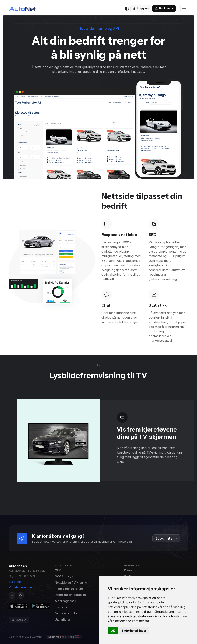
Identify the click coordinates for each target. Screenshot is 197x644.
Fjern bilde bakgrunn (69, 588)
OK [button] (113, 630)
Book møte (165, 8)
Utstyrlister (62, 619)
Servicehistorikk (66, 613)
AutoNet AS (18, 566)
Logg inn (143, 8)
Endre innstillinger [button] (134, 630)
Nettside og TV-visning (71, 582)
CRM (58, 570)
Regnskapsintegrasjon (70, 595)
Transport (61, 607)
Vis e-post (15, 581)
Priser (128, 570)
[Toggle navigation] (184, 8)
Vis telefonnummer (21, 587)
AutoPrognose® (66, 601)
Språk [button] (20, 619)
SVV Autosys (64, 576)
